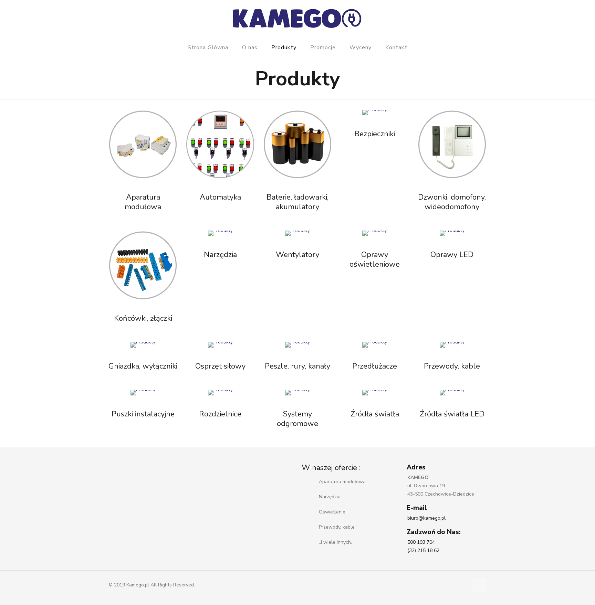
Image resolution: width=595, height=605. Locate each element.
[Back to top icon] (479, 585)
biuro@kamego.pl (426, 518)
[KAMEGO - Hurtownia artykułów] (297, 18)
